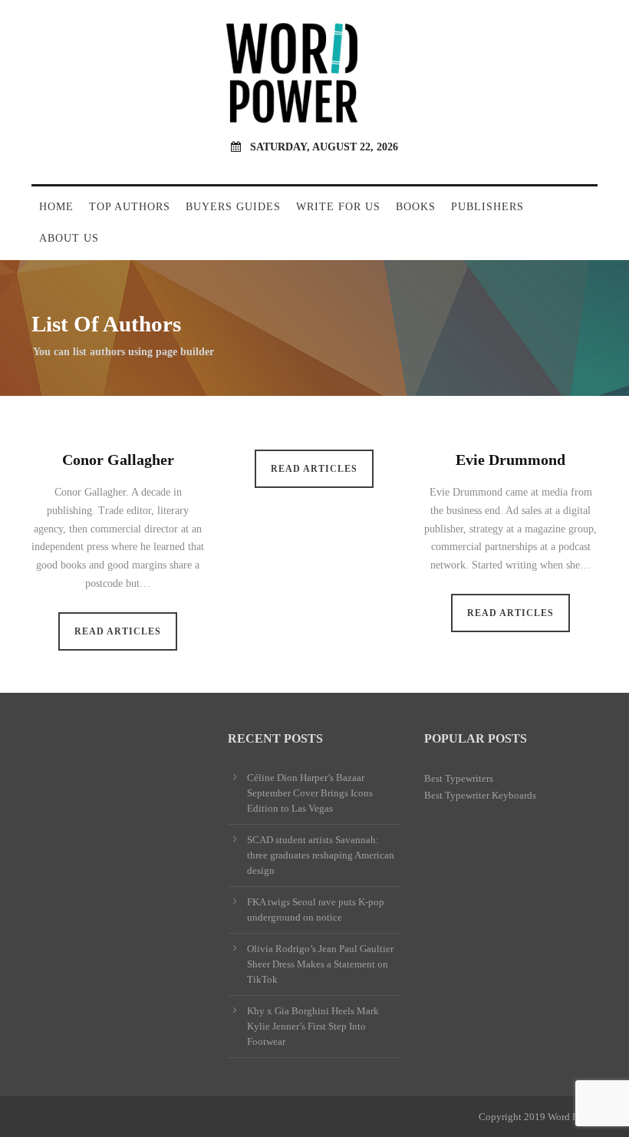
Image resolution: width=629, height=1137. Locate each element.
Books (416, 207)
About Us (69, 238)
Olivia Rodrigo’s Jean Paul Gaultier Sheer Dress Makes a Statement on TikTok (320, 964)
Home (56, 207)
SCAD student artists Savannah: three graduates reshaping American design (320, 855)
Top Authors (129, 207)
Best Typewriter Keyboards (480, 795)
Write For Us (338, 207)
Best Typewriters (458, 778)
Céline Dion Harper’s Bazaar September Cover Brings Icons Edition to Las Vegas (310, 793)
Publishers (487, 207)
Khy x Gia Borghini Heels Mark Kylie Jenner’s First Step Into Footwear (313, 1026)
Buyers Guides (233, 207)
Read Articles (117, 631)
